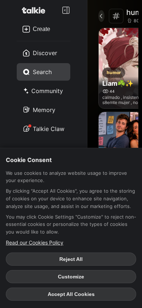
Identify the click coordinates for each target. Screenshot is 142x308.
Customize (71, 277)
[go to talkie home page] (36, 10)
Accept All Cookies (71, 294)
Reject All (71, 259)
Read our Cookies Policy (34, 242)
